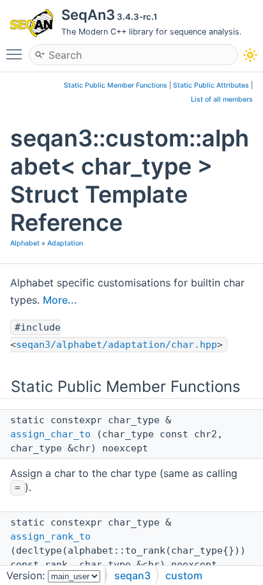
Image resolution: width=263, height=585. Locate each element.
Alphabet (25, 243)
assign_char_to (50, 434)
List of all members (222, 99)
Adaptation (65, 243)
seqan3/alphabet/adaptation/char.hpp (116, 344)
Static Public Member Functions (115, 85)
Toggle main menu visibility (16, 53)
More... (60, 299)
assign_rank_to (50, 536)
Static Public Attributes (211, 85)
